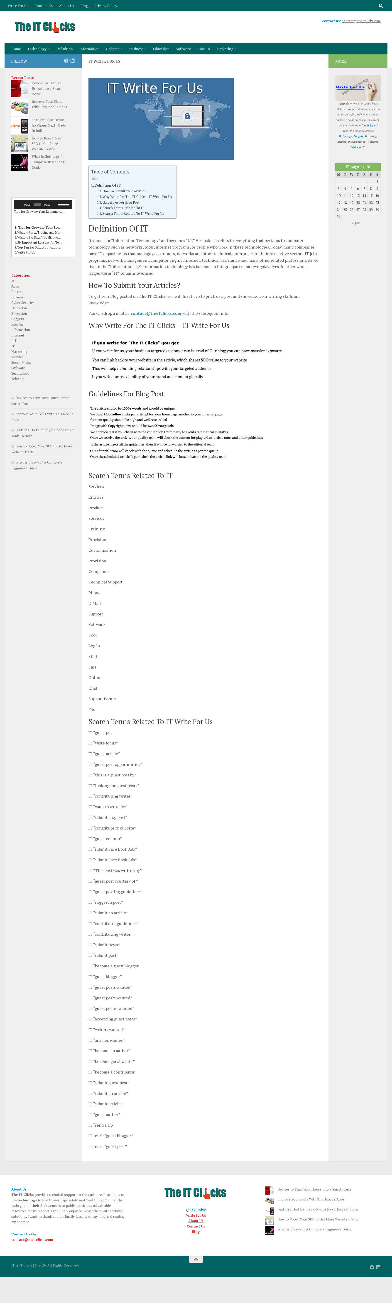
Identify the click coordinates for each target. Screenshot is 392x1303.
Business (136, 48)
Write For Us (18, 5)
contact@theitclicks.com (361, 21)
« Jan (356, 223)
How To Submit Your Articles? (125, 191)
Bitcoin (16, 291)
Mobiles (17, 357)
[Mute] (55, 204)
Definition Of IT (108, 185)
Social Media (21, 362)
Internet (17, 335)
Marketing (224, 48)
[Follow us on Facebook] (66, 61)
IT (13, 346)
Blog (84, 5)
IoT (14, 340)
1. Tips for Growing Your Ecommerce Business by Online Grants (39, 227)
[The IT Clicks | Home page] (45, 27)
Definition (64, 48)
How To (203, 48)
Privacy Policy (105, 5)
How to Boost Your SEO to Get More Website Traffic (46, 143)
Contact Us (43, 5)
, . (363, 147)
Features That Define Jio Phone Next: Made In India (49, 125)
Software (183, 48)
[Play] (19, 204)
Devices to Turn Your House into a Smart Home (48, 88)
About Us (66, 5)
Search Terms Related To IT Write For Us (133, 213)
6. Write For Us (25, 252)
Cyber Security (22, 302)
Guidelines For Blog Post (121, 202)
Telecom (17, 378)
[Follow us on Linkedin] (72, 61)
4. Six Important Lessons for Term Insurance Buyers (39, 242)
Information (89, 48)
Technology (37, 48)
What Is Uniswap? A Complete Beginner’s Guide (48, 162)
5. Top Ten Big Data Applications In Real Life (39, 247)
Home (16, 48)
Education (161, 48)
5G (13, 280)
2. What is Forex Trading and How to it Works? (39, 232)
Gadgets (112, 48)
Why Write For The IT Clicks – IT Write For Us (137, 197)
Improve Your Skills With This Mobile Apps (310, 1199)
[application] (43, 204)
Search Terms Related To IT (123, 208)
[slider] (64, 204)
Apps (15, 286)
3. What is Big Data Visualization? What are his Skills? (39, 237)
